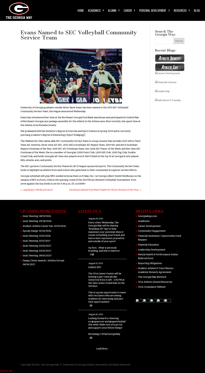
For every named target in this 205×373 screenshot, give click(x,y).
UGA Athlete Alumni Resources (155, 282)
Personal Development (152, 11)
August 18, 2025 (96, 314)
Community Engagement (152, 231)
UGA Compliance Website (152, 287)
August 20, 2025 (96, 219)
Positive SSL (6, 371)
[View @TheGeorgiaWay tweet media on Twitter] (91, 306)
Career (128, 11)
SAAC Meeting (30, 216)
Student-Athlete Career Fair (38, 226)
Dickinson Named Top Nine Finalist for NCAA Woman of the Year (105, 190)
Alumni (112, 11)
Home (81, 11)
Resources (180, 11)
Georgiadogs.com (147, 216)
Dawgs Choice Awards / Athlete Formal (43, 260)
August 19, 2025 (96, 263)
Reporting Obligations (150, 263)
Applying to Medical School (36, 190)
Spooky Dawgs (30, 231)
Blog (197, 11)
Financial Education (148, 244)
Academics (94, 11)
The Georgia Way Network (152, 277)
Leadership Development (151, 249)
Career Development (149, 226)
